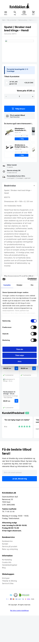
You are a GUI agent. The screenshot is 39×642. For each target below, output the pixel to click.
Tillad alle (19, 349)
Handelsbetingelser (9, 565)
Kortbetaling (7, 560)
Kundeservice (7, 541)
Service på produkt (9, 546)
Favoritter (24, 14)
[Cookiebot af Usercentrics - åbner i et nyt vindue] (28, 279)
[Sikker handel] (9, 166)
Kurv (33, 14)
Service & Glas (7, 583)
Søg (15, 14)
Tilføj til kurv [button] (16, 368)
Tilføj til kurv (20, 109)
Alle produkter (12, 20)
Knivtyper (6, 578)
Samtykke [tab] (7, 285)
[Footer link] (11, 595)
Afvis (19, 361)
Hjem (4, 20)
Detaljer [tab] (19, 285)
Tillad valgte (19, 355)
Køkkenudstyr (23, 20)
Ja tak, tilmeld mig (19, 479)
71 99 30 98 (9, 511)
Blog (4, 568)
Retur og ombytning (10, 549)
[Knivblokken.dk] (19, 5)
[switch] (34, 327)
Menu (5, 14)
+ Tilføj (21, 139)
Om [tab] (32, 285)
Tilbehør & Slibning (9, 581)
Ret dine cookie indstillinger (19, 610)
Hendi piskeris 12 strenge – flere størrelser (10, 394)
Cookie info (6, 562)
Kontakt (5, 544)
